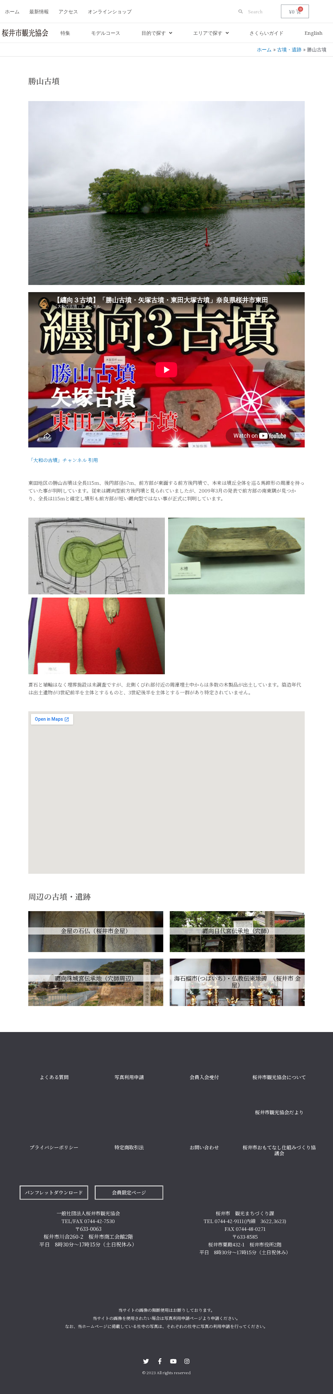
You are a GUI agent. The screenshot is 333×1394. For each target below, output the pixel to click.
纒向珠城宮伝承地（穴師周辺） (96, 978)
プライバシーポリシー (54, 1147)
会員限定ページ (129, 1192)
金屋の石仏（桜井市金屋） (96, 930)
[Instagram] (187, 1361)
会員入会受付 (204, 1077)
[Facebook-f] (160, 1361)
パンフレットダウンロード (54, 1192)
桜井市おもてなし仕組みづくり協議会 (279, 1150)
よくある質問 (54, 1077)
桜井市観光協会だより (279, 1112)
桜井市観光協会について (279, 1077)
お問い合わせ (204, 1147)
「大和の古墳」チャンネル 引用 (63, 460)
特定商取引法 (129, 1147)
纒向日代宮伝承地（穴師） (237, 930)
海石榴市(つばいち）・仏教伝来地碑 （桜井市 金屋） (237, 981)
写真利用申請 (129, 1077)
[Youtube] (173, 1361)
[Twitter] (146, 1361)
